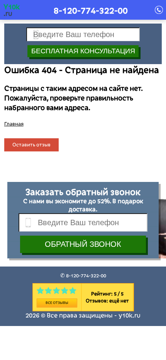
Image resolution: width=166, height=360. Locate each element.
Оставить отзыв (31, 145)
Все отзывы (57, 303)
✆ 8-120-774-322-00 (83, 275)
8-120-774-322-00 (91, 10)
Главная (14, 124)
